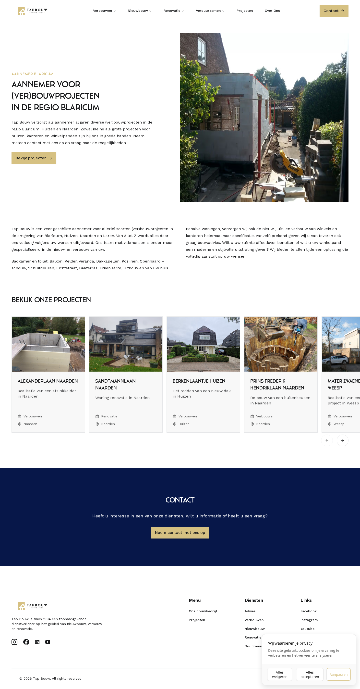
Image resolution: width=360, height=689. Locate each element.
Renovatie (172, 11)
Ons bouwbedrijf (203, 611)
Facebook (308, 611)
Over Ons (272, 11)
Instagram (309, 620)
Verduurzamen (208, 11)
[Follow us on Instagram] (14, 642)
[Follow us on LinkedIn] (37, 642)
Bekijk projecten (31, 158)
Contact (331, 10)
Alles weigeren (280, 674)
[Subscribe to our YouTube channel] (47, 642)
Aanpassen (339, 674)
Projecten (245, 11)
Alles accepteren (310, 674)
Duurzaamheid (257, 646)
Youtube (307, 629)
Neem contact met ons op (180, 532)
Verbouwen (102, 11)
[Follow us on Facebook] (26, 642)
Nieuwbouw (138, 11)
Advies (250, 611)
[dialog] (309, 659)
